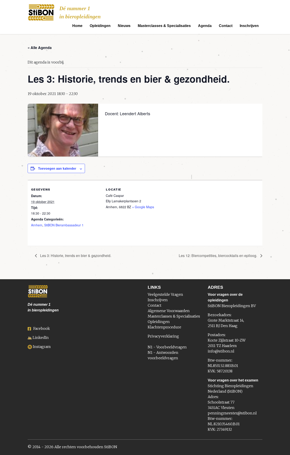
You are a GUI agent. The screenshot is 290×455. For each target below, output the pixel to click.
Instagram (42, 346)
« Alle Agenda (40, 47)
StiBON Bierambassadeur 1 (64, 225)
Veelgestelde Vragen (165, 294)
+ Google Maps (143, 207)
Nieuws (124, 26)
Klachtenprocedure (164, 327)
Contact (225, 26)
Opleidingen (100, 26)
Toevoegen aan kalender (57, 168)
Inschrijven (249, 26)
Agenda (205, 26)
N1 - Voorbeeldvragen (167, 347)
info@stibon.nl (221, 351)
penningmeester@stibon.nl (232, 413)
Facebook (41, 328)
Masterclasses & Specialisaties (164, 26)
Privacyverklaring (163, 336)
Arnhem (36, 225)
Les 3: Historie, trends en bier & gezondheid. (75, 255)
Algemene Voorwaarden (169, 310)
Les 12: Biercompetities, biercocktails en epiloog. (218, 255)
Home (77, 26)
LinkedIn (41, 337)
